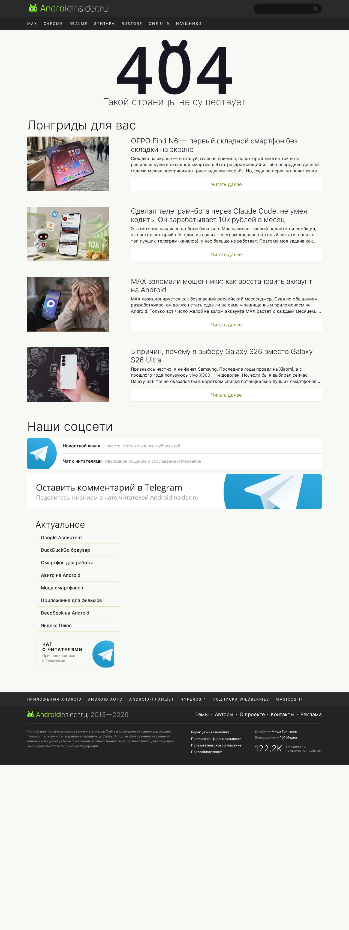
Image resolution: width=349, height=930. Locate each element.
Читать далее (226, 184)
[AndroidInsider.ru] (68, 8)
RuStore (132, 23)
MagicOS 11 (289, 699)
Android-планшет (151, 699)
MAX (32, 23)
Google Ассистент (61, 537)
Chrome (53, 23)
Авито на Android (60, 575)
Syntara (104, 23)
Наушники (189, 23)
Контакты (282, 714)
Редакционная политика (210, 732)
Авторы (224, 714)
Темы (202, 714)
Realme (79, 23)
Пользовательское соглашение (216, 745)
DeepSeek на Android (65, 613)
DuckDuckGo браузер (65, 550)
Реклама (311, 714)
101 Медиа (288, 737)
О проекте (252, 714)
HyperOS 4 (193, 699)
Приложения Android (54, 699)
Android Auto (105, 699)
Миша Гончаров (284, 731)
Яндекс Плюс (56, 625)
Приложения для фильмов (71, 600)
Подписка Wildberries (241, 699)
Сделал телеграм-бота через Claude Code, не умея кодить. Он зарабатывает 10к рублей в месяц (219, 215)
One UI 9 (159, 23)
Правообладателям (206, 752)
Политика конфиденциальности (216, 739)
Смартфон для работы (67, 562)
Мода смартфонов (62, 588)
